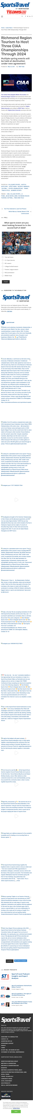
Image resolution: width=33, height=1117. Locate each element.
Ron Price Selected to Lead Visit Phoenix (15, 209)
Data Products (5, 1083)
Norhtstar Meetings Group (9, 1061)
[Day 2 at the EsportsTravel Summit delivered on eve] (16, 721)
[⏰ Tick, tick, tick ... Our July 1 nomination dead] (16, 689)
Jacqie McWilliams (11, 196)
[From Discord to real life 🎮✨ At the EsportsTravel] (16, 784)
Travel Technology (7, 1076)
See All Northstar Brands (9, 1085)
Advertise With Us (6, 1041)
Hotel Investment (6, 1080)
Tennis (26, 188)
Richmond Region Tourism (8, 96)
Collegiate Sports (14, 184)
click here (9, 311)
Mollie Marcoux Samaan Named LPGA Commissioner (19, 212)
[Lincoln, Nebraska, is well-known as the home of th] (16, 373)
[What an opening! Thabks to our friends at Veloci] (16, 911)
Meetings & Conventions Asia (10, 1065)
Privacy (3, 1045)
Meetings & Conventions (8, 1063)
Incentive (4, 1067)
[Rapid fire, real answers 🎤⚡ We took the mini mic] (16, 816)
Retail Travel (5, 1074)
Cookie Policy (16, 1108)
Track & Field (6, 190)
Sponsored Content (7, 1043)
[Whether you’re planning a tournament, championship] (16, 341)
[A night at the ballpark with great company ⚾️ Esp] (16, 752)
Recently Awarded (23, 186)
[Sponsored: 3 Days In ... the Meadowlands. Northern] (16, 594)
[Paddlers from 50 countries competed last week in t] (16, 436)
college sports (15, 194)
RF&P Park (21, 108)
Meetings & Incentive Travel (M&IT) (11, 1070)
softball (10, 198)
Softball (4, 188)
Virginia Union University (14, 110)
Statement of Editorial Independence (12, 1052)
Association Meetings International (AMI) (13, 1072)
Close (16, 1111)
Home (2, 27)
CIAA (8, 194)
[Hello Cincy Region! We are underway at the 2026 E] (16, 942)
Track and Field (19, 198)
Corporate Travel (6, 1078)
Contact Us (4, 1039)
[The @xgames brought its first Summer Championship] (16, 531)
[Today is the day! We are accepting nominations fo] (16, 626)
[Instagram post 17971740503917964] (16, 499)
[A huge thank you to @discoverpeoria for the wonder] (16, 847)
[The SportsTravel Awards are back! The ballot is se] (16, 405)
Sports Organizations (15, 188)
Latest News (9, 27)
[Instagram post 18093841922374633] (16, 658)
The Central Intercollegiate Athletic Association (13, 94)
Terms (3, 1047)
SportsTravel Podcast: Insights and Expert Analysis (21, 976)
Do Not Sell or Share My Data (10, 1049)
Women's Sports (16, 190)
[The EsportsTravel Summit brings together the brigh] (16, 879)
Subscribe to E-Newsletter (9, 1036)
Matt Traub (21, 66)
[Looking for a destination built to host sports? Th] (16, 468)
